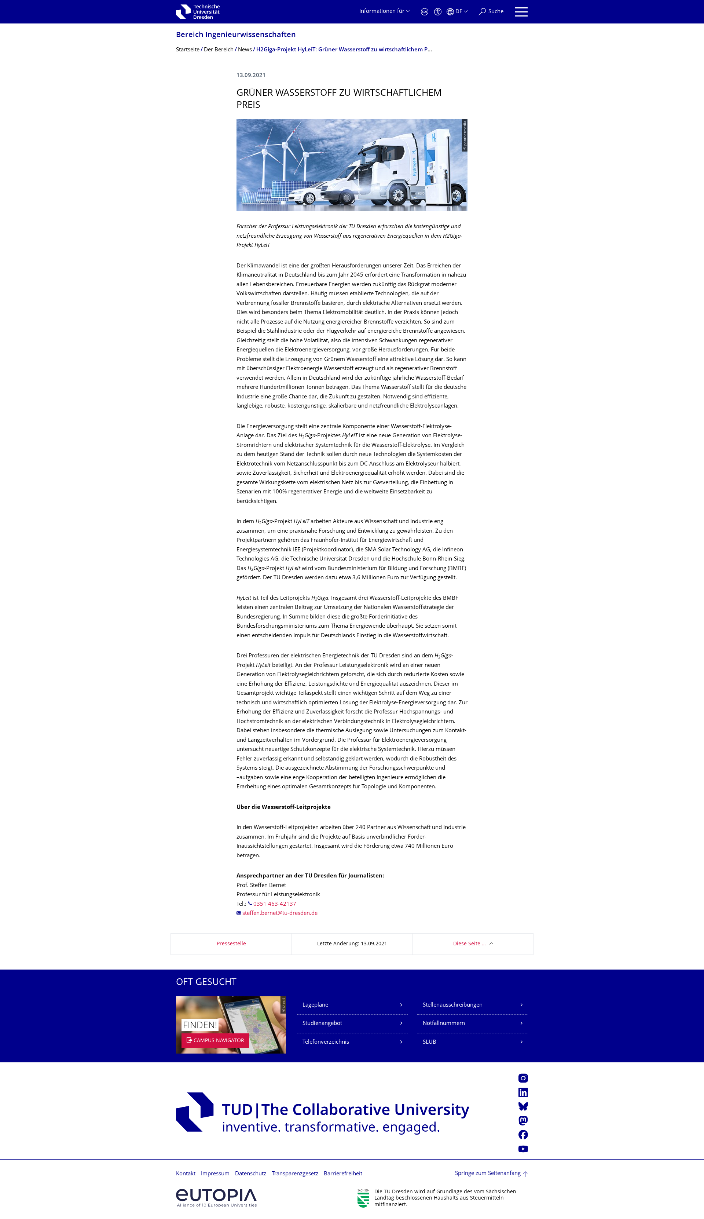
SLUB (429, 1042)
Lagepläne (315, 1005)
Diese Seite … (469, 944)
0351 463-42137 (274, 904)
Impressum (215, 1174)
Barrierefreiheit (343, 1174)
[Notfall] (425, 11)
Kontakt (185, 1174)
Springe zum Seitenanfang (488, 1173)
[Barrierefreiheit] (438, 11)
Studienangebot (322, 1023)
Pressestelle (231, 944)
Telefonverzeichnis (325, 1042)
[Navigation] (521, 11)
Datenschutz (250, 1174)
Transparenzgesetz (295, 1174)
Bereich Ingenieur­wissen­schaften (236, 35)
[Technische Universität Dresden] (198, 12)
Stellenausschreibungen (453, 1005)
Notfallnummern (444, 1023)
